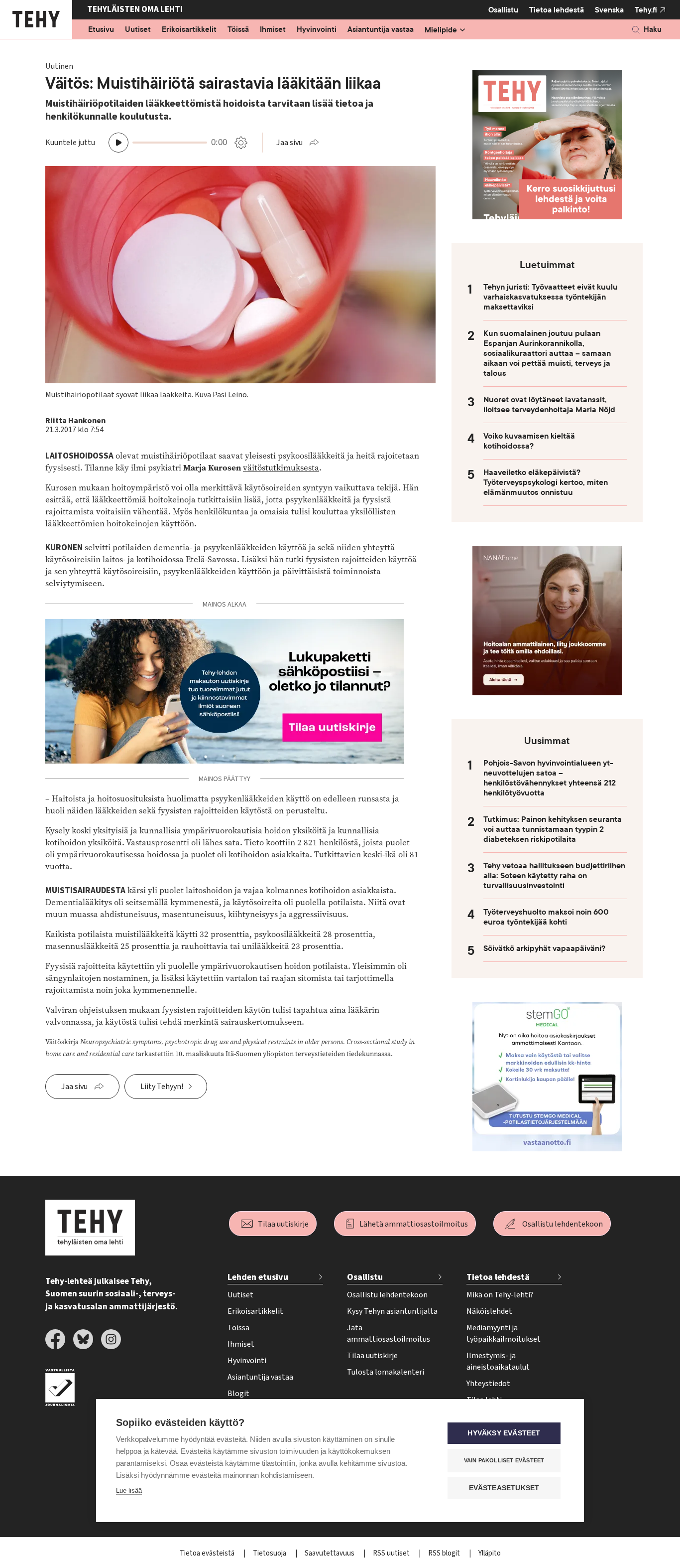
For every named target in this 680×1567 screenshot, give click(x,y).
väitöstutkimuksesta (281, 467)
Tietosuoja (270, 1553)
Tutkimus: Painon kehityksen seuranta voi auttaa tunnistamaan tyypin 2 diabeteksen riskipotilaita (552, 829)
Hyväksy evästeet (503, 1433)
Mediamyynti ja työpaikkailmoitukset (503, 1333)
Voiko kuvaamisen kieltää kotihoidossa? (529, 441)
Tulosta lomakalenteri (385, 1372)
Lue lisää (129, 1490)
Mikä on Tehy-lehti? (499, 1294)
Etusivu (101, 30)
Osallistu (503, 10)
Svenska (609, 10)
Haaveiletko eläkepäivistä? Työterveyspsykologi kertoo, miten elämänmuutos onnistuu (545, 482)
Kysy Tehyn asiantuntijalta (392, 1311)
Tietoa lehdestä (556, 10)
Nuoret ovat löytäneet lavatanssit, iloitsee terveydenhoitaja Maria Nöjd (549, 405)
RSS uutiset (392, 1553)
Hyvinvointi (317, 30)
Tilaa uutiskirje (283, 1224)
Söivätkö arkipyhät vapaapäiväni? (544, 948)
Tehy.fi (646, 10)
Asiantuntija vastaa (380, 30)
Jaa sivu (289, 142)
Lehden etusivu (257, 1277)
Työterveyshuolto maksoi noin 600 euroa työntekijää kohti (546, 917)
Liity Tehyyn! (161, 1086)
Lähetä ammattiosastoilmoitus (413, 1224)
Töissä (238, 30)
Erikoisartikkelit (189, 30)
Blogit (238, 1393)
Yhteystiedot (488, 1383)
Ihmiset (273, 30)
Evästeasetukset (504, 1488)
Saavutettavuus (330, 1553)
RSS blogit (444, 1553)
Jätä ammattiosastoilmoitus (388, 1333)
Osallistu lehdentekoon (562, 1224)
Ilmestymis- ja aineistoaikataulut (498, 1361)
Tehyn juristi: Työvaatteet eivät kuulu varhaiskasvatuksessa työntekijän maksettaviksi (550, 297)
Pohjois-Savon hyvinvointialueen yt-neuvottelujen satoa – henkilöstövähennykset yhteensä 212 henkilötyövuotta (549, 778)
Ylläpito (489, 1553)
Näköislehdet (489, 1311)
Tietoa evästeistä (208, 1553)
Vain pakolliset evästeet (504, 1460)
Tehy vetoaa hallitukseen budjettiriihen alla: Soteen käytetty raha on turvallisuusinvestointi (554, 876)
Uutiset (138, 30)
